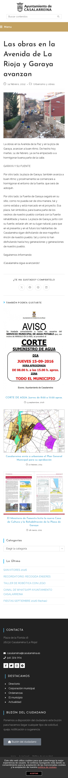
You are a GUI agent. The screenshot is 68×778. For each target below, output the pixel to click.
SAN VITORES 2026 (15, 569)
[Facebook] (5, 665)
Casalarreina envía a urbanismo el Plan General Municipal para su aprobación (34, 458)
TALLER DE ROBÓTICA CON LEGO (24, 583)
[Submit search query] (58, 16)
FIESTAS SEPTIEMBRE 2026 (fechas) (25, 600)
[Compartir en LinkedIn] (46, 287)
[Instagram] (17, 665)
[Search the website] (34, 16)
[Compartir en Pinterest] (38, 287)
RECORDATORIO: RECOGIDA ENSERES (27, 576)
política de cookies (47, 767)
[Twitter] (11, 665)
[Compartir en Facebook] (30, 287)
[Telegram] (22, 665)
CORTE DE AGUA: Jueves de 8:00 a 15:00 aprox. (34, 397)
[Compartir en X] (22, 287)
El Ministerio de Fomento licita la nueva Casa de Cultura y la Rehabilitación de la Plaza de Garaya (34, 522)
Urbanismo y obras (44, 84)
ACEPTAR (34, 773)
